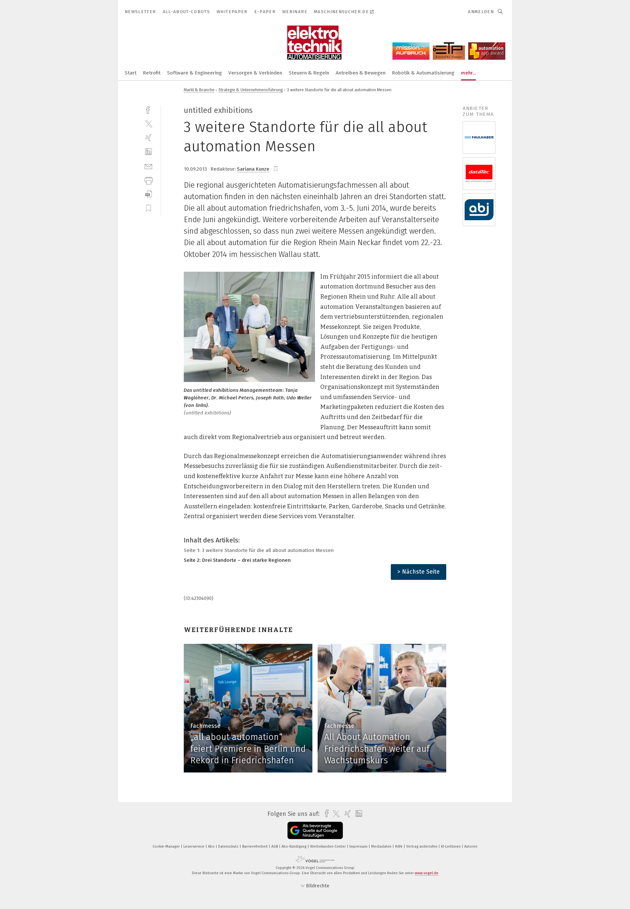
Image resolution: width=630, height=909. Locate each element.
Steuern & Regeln (309, 73)
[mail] (148, 166)
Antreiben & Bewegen (361, 73)
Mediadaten (381, 846)
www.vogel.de (426, 873)
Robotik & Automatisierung (423, 73)
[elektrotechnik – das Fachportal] (130, 72)
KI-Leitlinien (451, 846)
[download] (148, 194)
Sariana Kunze (253, 169)
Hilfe (399, 846)
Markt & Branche (199, 89)
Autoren (470, 846)
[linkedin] (148, 152)
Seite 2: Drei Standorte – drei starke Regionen (237, 560)
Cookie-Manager (167, 846)
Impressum (358, 846)
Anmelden (481, 11)
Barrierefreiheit (255, 846)
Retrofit (151, 73)
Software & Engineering (194, 73)
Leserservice (194, 846)
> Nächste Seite (418, 571)
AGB (275, 846)
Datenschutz (229, 846)
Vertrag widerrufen (422, 846)
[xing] (148, 138)
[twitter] (148, 123)
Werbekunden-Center (328, 846)
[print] (148, 180)
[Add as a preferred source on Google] (315, 830)
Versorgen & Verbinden (255, 73)
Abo (212, 846)
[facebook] (148, 109)
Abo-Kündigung (294, 846)
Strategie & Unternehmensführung (251, 89)
